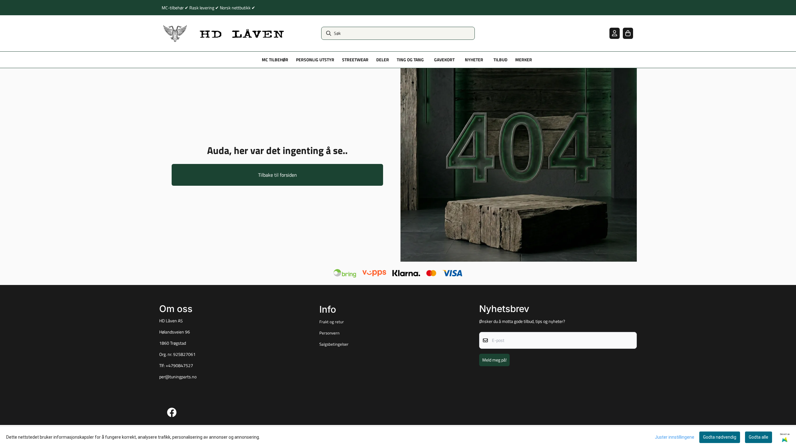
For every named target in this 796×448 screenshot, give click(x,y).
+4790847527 (179, 365)
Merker (523, 59)
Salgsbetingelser (334, 344)
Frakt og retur (331, 322)
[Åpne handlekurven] (628, 33)
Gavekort (444, 59)
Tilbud (500, 59)
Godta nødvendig (719, 437)
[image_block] (518, 165)
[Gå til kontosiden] (614, 33)
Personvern (329, 333)
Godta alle (758, 437)
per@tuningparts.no (178, 377)
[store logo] (224, 33)
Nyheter (474, 59)
